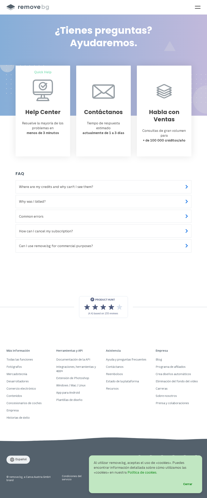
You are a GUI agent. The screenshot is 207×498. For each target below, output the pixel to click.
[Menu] (198, 7)
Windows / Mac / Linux (71, 385)
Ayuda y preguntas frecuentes (126, 359)
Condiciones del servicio (71, 477)
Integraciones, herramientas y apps (76, 369)
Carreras (162, 388)
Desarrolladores (17, 381)
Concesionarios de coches (24, 403)
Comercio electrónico (21, 388)
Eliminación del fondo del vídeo (177, 381)
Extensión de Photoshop (72, 378)
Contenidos (14, 396)
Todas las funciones (19, 359)
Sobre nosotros (166, 396)
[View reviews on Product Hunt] (103, 307)
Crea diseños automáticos (173, 374)
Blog (159, 359)
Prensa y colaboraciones (172, 403)
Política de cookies (142, 472)
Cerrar (187, 484)
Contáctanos (115, 367)
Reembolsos (114, 374)
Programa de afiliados (171, 367)
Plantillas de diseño (69, 400)
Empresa (12, 410)
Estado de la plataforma (122, 381)
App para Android (68, 392)
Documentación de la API (73, 359)
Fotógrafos (14, 367)
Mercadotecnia (16, 374)
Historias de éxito (18, 417)
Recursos (112, 388)
